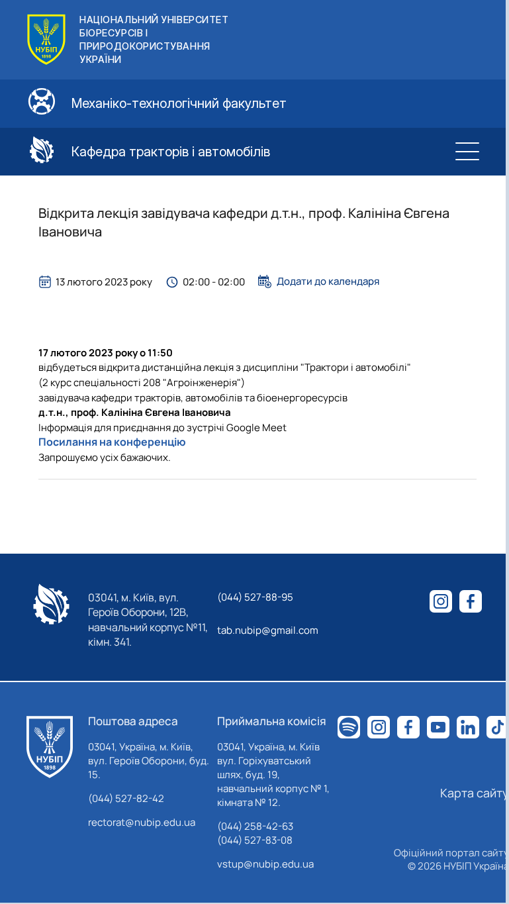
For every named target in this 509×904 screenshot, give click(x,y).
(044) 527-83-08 (255, 840)
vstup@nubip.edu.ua (265, 864)
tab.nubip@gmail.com (267, 630)
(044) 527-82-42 (126, 798)
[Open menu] (467, 151)
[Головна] (49, 747)
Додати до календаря (328, 281)
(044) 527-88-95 (255, 597)
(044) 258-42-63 (255, 826)
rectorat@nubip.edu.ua (141, 822)
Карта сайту (474, 793)
